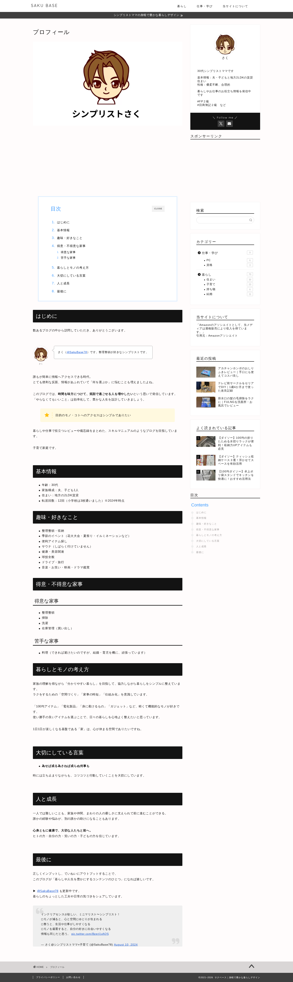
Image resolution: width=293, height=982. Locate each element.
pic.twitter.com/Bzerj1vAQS (90, 933)
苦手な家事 (68, 257)
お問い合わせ (73, 977)
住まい (228, 279)
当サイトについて (235, 6)
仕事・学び (205, 6)
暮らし (182, 6)
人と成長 (63, 283)
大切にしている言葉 (71, 275)
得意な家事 (68, 252)
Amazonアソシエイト (223, 335)
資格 (228, 264)
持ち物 (228, 289)
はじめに (63, 222)
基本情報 (63, 230)
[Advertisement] (107, 160)
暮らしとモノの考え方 (73, 267)
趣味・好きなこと (70, 238)
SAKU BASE (44, 5)
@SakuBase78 (77, 352)
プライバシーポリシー (48, 977)
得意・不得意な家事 (71, 246)
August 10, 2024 (126, 944)
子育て (228, 284)
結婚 (228, 294)
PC (228, 260)
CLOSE (158, 209)
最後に (62, 291)
